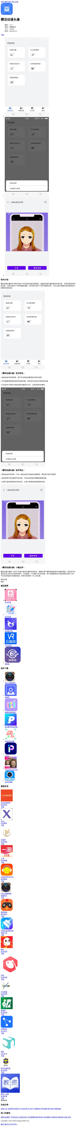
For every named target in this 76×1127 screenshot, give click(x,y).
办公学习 (31, 1109)
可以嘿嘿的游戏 (32, 1117)
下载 (2, 35)
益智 (65, 1117)
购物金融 (58, 1109)
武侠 (69, 1117)
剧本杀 (41, 1117)
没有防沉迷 (23, 1117)
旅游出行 (17, 1109)
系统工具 (4, 1109)
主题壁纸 (11, 1109)
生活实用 (24, 1109)
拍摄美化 (37, 1109)
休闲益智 (60, 1117)
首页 (2, 2)
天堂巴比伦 (15, 1117)
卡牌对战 (54, 1117)
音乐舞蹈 (47, 1117)
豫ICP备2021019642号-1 (9, 1124)
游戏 (6, 2)
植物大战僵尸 (5, 1117)
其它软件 (51, 1109)
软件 (9, 2)
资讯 (13, 2)
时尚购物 (44, 1109)
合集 (16, 2)
